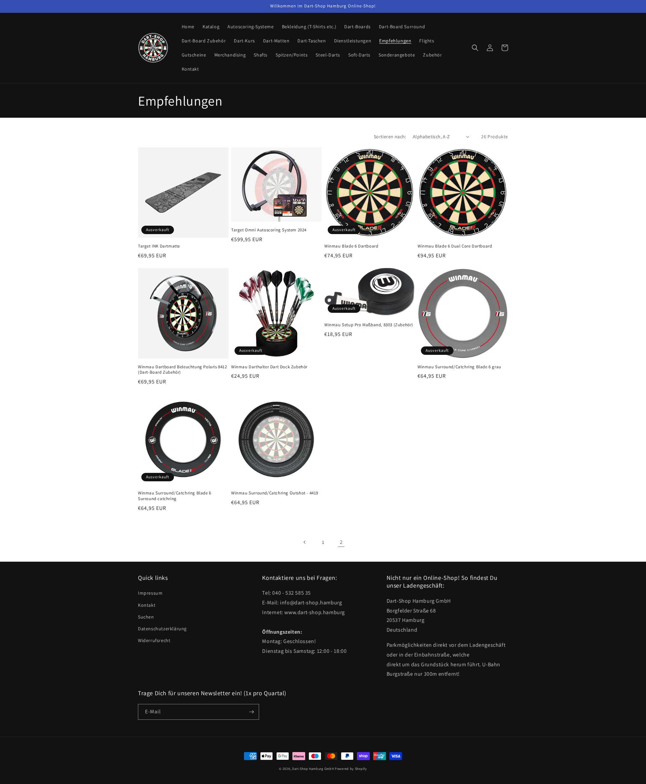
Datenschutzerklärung (162, 629)
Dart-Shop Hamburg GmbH (313, 769)
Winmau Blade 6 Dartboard (351, 246)
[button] (475, 47)
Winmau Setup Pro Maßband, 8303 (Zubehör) (368, 325)
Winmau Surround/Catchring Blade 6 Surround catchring (174, 495)
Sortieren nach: (390, 137)
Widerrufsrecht (154, 640)
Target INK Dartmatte (159, 246)
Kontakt (146, 605)
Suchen (146, 617)
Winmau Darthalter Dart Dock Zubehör (269, 367)
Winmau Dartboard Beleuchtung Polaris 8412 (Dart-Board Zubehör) (182, 369)
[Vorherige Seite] (304, 542)
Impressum (150, 593)
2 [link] (341, 542)
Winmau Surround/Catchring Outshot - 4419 (274, 493)
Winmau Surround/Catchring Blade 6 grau (459, 367)
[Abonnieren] (251, 712)
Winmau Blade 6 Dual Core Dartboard (455, 246)
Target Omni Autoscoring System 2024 (269, 230)
